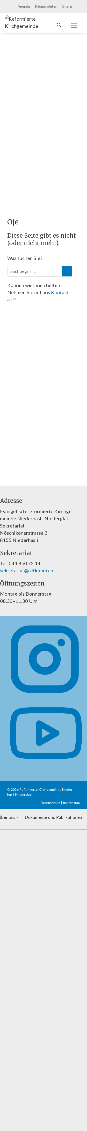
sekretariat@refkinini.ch (26, 570)
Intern (67, 6)
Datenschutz (50, 803)
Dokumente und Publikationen (53, 817)
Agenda (24, 6)
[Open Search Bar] (59, 25)
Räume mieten (46, 6)
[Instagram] (44, 693)
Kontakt (60, 292)
